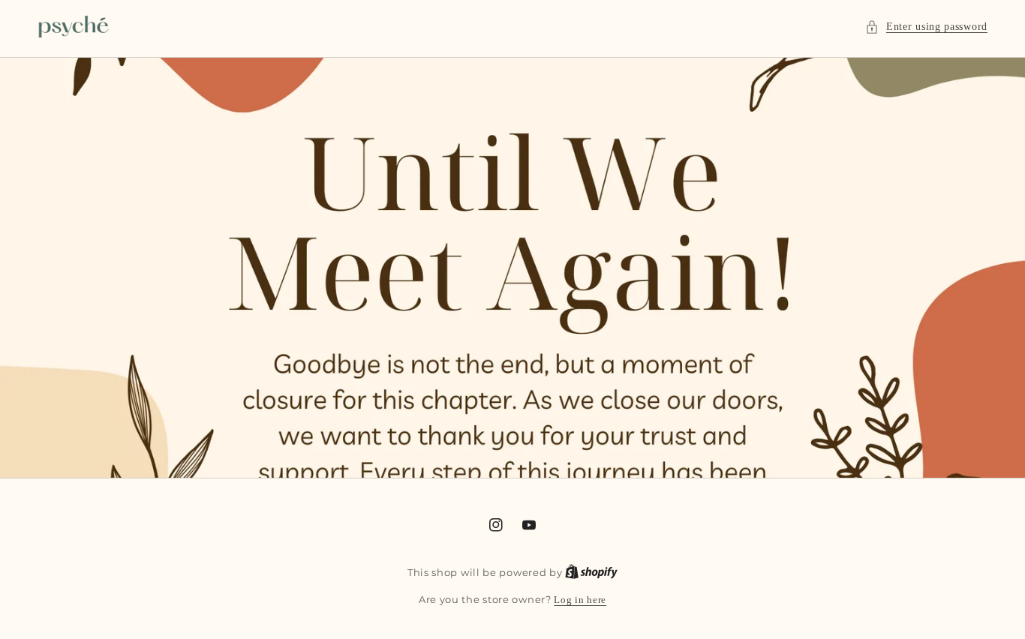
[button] (926, 26)
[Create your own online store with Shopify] (591, 572)
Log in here (580, 599)
